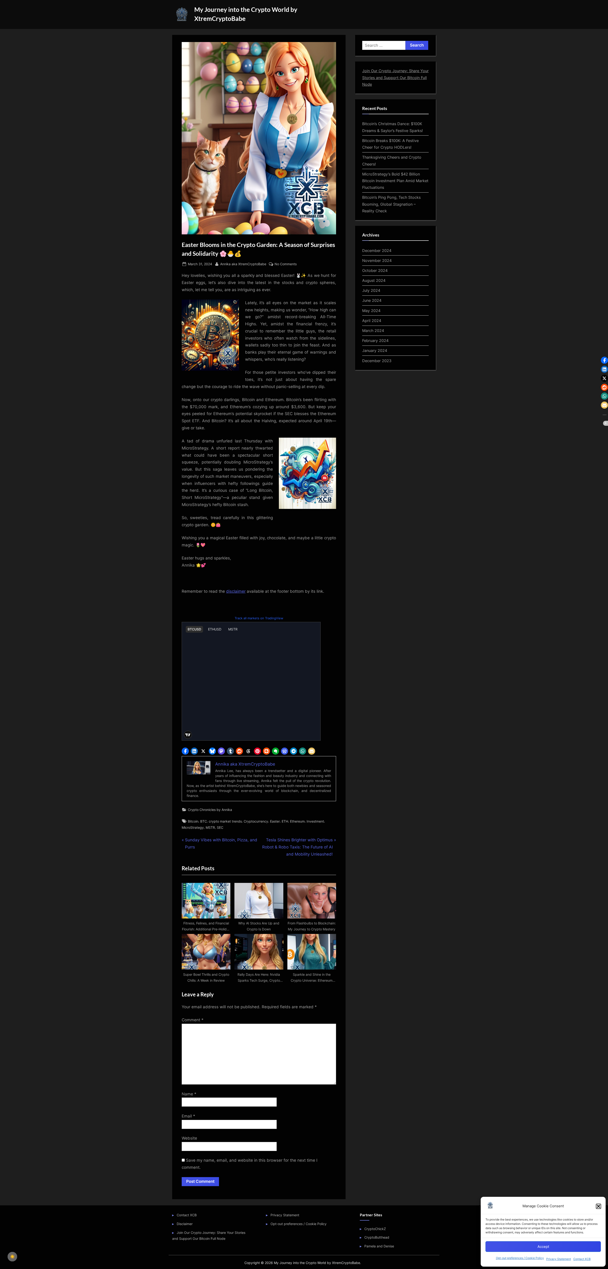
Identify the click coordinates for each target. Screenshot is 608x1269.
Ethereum (297, 821)
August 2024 (373, 280)
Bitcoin (193, 821)
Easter (275, 821)
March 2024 (373, 330)
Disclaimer (185, 1224)
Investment (315, 821)
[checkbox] (12, 1256)
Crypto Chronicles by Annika (210, 810)
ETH (285, 821)
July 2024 (371, 290)
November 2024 (377, 260)
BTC (203, 821)
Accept (543, 1246)
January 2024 (374, 350)
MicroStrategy (193, 827)
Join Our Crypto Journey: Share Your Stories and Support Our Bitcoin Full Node (395, 77)
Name (189, 1094)
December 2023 (376, 360)
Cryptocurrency (256, 821)
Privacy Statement (558, 1259)
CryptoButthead (376, 1237)
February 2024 (375, 340)
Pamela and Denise (379, 1246)
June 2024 (371, 300)
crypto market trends (225, 821)
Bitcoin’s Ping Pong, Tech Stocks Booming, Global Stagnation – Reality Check (391, 204)
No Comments (286, 264)
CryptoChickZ (375, 1229)
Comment (193, 1020)
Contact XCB (582, 1259)
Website (189, 1138)
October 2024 (375, 270)
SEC (220, 827)
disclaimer (236, 591)
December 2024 (376, 250)
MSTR (210, 827)
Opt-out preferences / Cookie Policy (520, 1258)
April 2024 (371, 320)
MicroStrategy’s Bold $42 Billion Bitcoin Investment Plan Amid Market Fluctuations (395, 181)
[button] (598, 1206)
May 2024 (371, 310)
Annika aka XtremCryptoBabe (243, 264)
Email (188, 1116)
